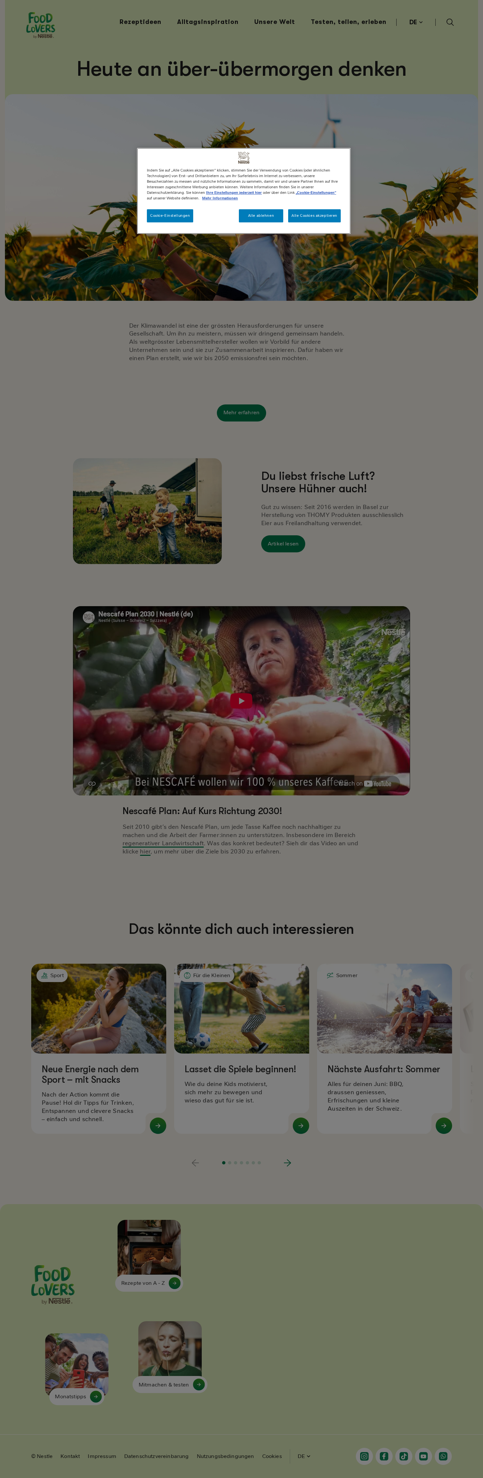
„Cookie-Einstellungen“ (316, 192)
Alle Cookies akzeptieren (314, 215)
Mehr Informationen (220, 198)
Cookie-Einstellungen (170, 215)
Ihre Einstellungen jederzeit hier (234, 192)
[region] (244, 191)
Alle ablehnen (261, 215)
